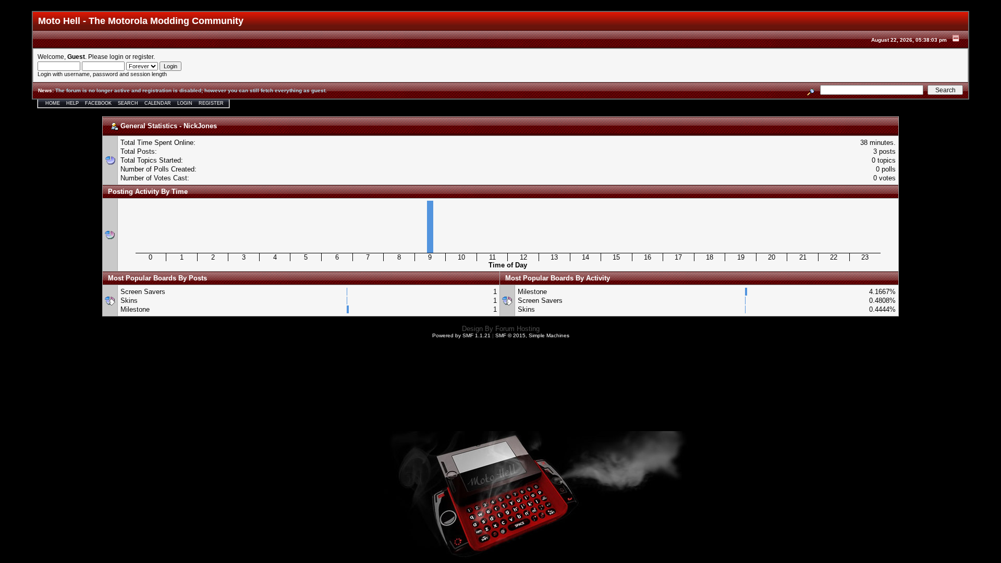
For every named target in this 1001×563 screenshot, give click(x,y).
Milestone (135, 309)
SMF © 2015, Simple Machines (532, 335)
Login (184, 103)
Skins (129, 300)
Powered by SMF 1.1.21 (461, 335)
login (116, 56)
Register (211, 103)
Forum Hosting (517, 329)
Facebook (98, 103)
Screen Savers (142, 292)
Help (72, 103)
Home (52, 103)
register (142, 56)
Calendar (157, 103)
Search (128, 103)
